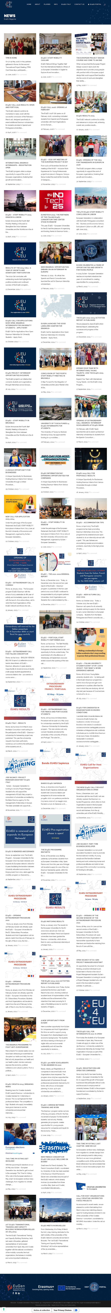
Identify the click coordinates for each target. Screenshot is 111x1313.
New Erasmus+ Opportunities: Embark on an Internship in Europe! (55, 269)
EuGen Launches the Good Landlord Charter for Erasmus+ (53, 326)
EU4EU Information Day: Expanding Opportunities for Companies (55, 475)
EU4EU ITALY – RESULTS (16, 723)
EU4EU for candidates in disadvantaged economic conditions (88, 710)
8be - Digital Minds (53, 1305)
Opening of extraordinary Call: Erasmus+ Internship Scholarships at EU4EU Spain (89, 423)
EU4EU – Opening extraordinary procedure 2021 (18, 918)
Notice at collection (42, 1310)
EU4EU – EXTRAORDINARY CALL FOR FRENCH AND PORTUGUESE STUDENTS (54, 711)
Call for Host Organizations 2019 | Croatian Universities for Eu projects (90, 1198)
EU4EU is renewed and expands (20, 851)
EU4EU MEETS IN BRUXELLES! (53, 1226)
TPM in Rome (11, 58)
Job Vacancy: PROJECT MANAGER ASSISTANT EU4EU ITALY (18, 780)
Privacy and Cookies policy (68, 1305)
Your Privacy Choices (63, 1310)
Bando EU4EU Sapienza (51, 783)
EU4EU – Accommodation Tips (90, 522)
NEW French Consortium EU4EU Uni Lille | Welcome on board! (54, 1159)
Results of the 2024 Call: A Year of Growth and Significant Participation (18, 270)
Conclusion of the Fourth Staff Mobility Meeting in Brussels (53, 376)
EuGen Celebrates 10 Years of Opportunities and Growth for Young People (90, 267)
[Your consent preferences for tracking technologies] (4, 1309)
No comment (22, 74)
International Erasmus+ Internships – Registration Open (19, 165)
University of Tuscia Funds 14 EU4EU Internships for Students (55, 426)
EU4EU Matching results (52, 921)
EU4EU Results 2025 (85, 116)
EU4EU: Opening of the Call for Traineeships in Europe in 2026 (90, 162)
